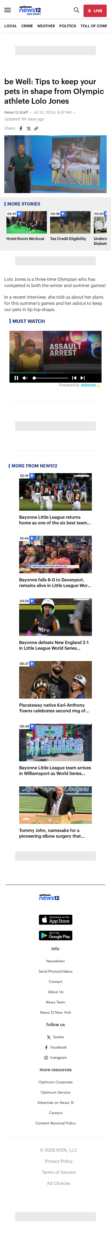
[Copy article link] (36, 128)
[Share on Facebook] (21, 128)
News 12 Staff (16, 112)
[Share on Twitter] (28, 128)
